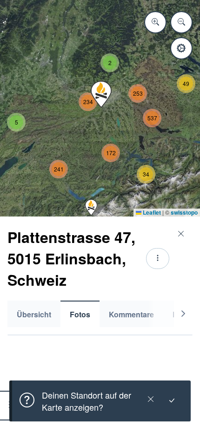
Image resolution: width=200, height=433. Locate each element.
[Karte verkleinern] (181, 22)
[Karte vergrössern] (155, 22)
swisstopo (184, 212)
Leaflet (151, 212)
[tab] (33, 314)
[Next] (183, 314)
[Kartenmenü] (181, 48)
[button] (91, 207)
